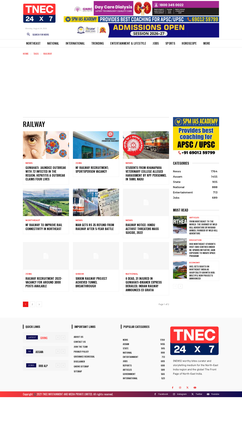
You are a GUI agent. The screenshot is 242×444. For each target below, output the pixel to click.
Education (195, 240)
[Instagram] (180, 388)
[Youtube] (195, 388)
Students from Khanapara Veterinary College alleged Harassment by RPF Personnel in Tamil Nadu (146, 173)
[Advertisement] (121, 84)
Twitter (199, 394)
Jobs (79, 163)
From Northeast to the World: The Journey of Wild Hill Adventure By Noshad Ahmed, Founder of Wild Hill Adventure (203, 227)
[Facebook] (172, 388)
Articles (194, 218)
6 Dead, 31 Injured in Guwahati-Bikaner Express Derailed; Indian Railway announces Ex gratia (144, 284)
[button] (37, 34)
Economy (194, 263)
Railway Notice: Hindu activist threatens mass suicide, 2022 (142, 229)
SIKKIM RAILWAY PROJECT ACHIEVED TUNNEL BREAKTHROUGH (91, 282)
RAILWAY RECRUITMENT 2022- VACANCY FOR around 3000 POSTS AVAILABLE (44, 282)
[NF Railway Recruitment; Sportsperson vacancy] (96, 145)
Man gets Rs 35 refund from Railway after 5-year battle (95, 227)
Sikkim (80, 274)
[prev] (58, 337)
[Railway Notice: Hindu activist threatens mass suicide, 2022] (146, 202)
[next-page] (39, 304)
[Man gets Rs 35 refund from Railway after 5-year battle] (96, 202)
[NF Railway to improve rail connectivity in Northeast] (46, 202)
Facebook (163, 394)
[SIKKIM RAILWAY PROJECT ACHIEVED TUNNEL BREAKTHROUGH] (96, 256)
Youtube (215, 394)
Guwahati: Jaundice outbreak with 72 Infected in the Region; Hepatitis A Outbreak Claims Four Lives (46, 173)
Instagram (182, 394)
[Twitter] (187, 388)
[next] (63, 337)
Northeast (33, 220)
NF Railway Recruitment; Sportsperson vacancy (92, 169)
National (132, 274)
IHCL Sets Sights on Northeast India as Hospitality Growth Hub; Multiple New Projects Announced (202, 272)
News (29, 163)
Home (26, 53)
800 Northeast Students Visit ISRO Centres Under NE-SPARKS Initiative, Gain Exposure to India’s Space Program (202, 250)
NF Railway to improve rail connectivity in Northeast (44, 227)
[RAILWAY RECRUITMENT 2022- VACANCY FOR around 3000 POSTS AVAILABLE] (46, 256)
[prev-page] (175, 286)
